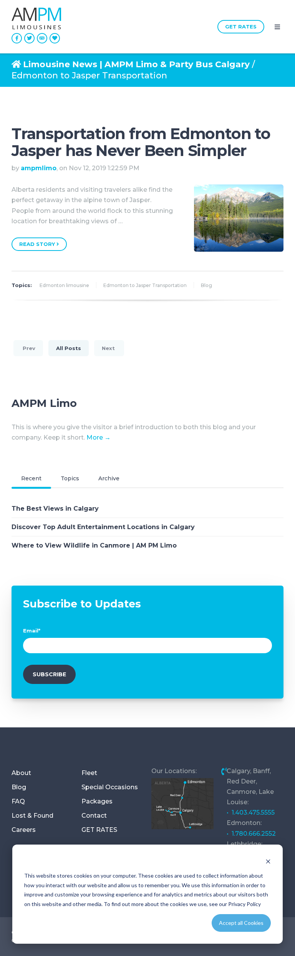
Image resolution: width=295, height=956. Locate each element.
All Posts (68, 348)
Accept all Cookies (241, 922)
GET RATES (241, 26)
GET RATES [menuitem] (99, 829)
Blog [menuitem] (19, 787)
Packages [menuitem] (97, 801)
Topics (70, 478)
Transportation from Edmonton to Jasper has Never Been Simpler (141, 142)
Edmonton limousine (64, 285)
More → (98, 437)
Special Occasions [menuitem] (109, 787)
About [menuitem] (21, 773)
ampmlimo (38, 168)
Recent (31, 478)
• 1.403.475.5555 (251, 812)
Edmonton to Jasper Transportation (145, 285)
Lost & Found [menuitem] (32, 815)
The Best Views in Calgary (55, 508)
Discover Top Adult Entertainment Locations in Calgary (103, 527)
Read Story (37, 244)
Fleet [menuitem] (89, 773)
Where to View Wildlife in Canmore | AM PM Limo (94, 545)
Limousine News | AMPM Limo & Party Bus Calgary (136, 64)
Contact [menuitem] (94, 815)
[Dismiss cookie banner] (268, 861)
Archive (108, 478)
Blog (206, 285)
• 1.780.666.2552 (251, 833)
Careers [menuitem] (24, 829)
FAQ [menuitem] (18, 801)
